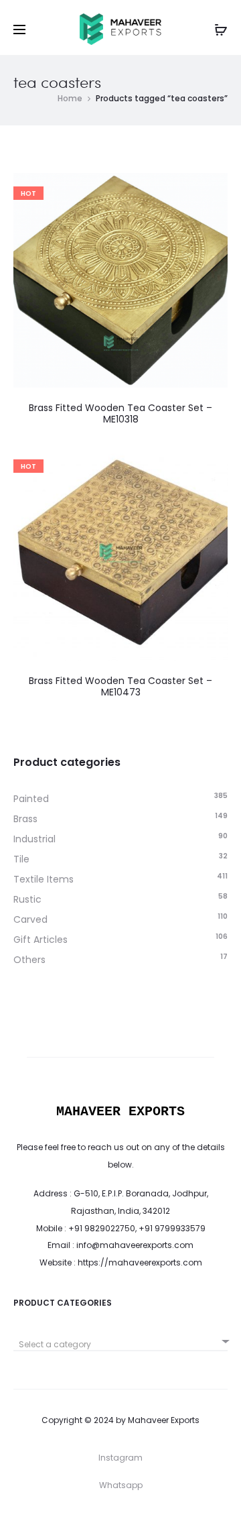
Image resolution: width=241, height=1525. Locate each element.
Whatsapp (121, 1485)
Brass (25, 819)
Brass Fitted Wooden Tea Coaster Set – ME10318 (120, 413)
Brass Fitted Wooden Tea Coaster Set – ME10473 (120, 686)
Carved (30, 919)
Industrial (34, 839)
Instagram (120, 1457)
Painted (31, 798)
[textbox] (120, 1344)
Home (70, 98)
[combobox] (120, 1339)
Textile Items (43, 879)
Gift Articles (40, 939)
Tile (21, 859)
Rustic (27, 899)
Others (29, 959)
